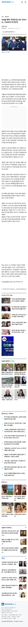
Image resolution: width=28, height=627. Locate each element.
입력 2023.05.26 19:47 (13, 28)
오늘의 (7, 527)
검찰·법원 (7, 16)
